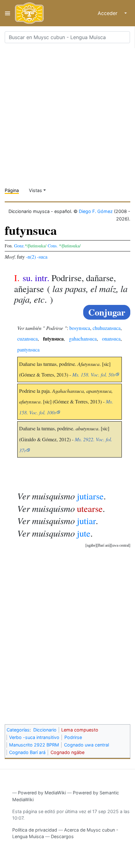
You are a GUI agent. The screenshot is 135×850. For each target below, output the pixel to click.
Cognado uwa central (86, 744)
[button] (120, 545)
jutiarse (90, 496)
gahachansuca (83, 338)
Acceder (107, 13)
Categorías (18, 729)
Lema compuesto (79, 729)
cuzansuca (27, 338)
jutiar (86, 521)
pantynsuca (28, 349)
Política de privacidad (34, 829)
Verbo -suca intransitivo (34, 737)
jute (83, 533)
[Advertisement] (67, 115)
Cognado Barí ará (27, 752)
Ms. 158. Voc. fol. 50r (93, 374)
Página (12, 190)
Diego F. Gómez (96, 211)
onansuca (111, 338)
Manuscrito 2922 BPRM (34, 744)
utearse (90, 508)
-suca (42, 256)
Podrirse (73, 737)
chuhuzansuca (107, 328)
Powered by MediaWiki (42, 792)
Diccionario (45, 729)
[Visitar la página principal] (29, 13)
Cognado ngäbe (67, 752)
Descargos (62, 836)
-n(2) (31, 256)
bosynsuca (79, 328)
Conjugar (106, 312)
